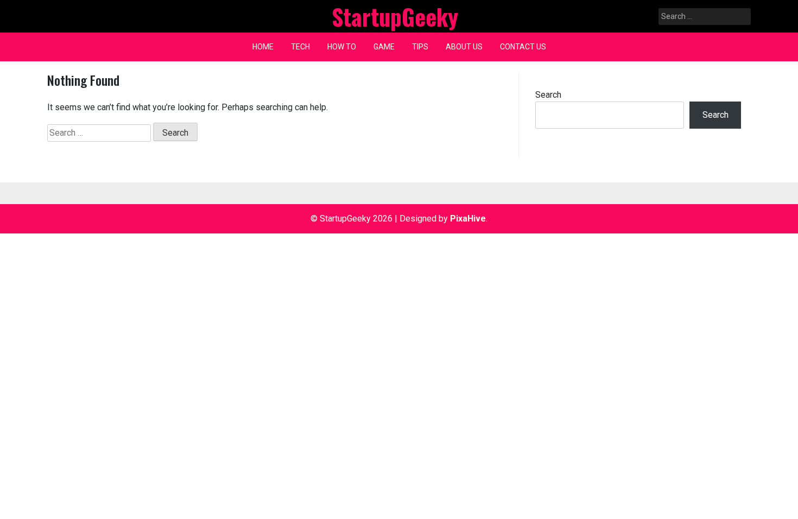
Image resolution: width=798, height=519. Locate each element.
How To (341, 46)
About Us (464, 46)
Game (384, 46)
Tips (420, 46)
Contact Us (523, 46)
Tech (300, 46)
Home (263, 46)
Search (548, 95)
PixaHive (468, 218)
